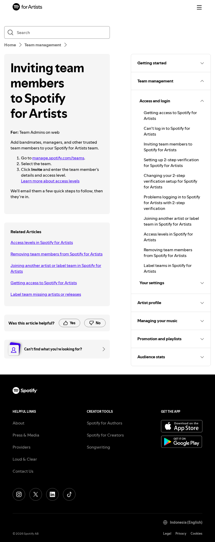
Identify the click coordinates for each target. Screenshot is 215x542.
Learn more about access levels (50, 181)
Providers (21, 447)
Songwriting (98, 447)
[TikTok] (69, 494)
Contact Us (23, 471)
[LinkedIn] (52, 494)
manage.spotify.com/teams (58, 158)
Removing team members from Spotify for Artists (56, 254)
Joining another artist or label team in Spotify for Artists (55, 268)
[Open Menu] (199, 7)
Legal (167, 533)
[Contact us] (102, 349)
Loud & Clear (25, 459)
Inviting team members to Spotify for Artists (168, 147)
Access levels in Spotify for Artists (41, 242)
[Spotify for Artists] (27, 7)
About (18, 423)
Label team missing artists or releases (45, 294)
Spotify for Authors (104, 423)
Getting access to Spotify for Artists (43, 283)
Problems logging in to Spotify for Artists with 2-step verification (172, 202)
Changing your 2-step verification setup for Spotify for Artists (170, 181)
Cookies (196, 533)
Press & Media (26, 435)
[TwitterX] (35, 494)
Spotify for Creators (105, 435)
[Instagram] (19, 494)
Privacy (180, 533)
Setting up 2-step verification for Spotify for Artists (171, 162)
